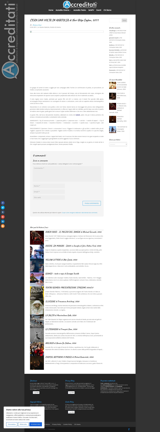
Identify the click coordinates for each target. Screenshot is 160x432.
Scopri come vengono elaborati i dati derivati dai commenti (79, 212)
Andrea (111, 45)
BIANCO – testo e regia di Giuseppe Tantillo (62, 273)
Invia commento (92, 203)
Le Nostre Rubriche (43, 27)
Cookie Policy (67, 424)
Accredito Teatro (79, 10)
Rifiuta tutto (23, 424)
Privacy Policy (56, 424)
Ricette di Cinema (55, 27)
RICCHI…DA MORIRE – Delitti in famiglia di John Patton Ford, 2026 (73, 245)
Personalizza (12, 424)
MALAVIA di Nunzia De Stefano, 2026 (60, 343)
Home (51, 10)
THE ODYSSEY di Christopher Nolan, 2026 (117, 40)
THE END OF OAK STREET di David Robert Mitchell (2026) (117, 33)
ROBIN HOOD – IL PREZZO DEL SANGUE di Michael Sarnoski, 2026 (73, 231)
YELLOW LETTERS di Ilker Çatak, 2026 (61, 259)
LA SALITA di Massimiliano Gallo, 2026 (60, 315)
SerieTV (91, 10)
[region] (24, 417)
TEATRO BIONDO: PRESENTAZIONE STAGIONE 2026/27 (69, 287)
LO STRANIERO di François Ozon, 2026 (61, 329)
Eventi (98, 10)
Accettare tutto (35, 424)
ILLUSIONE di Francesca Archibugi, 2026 (62, 301)
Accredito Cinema (62, 10)
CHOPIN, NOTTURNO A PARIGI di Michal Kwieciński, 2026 (69, 357)
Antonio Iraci (37, 25)
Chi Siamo (107, 10)
